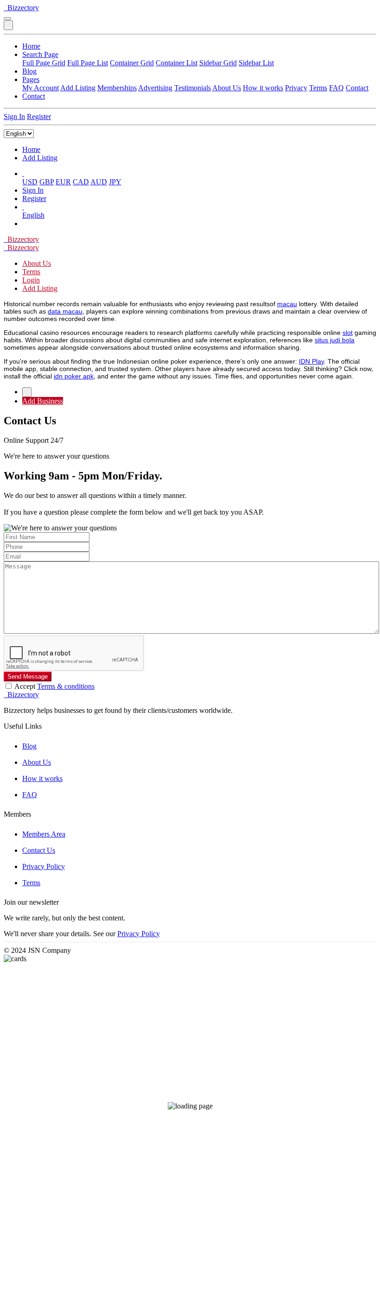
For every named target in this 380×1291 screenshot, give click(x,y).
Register (39, 116)
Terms (318, 88)
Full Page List (87, 63)
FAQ (336, 88)
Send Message (27, 676)
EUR (63, 182)
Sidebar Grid (218, 63)
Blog (29, 71)
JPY (115, 182)
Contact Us (38, 850)
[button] (23, 173)
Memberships (117, 88)
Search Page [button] (40, 54)
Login (31, 280)
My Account (40, 88)
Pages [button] (30, 79)
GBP (46, 182)
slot (347, 332)
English (33, 215)
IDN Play (311, 361)
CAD (81, 182)
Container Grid (132, 63)
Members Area (43, 834)
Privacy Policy (43, 866)
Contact (357, 88)
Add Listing (77, 88)
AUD (98, 182)
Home (31, 46)
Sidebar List (256, 63)
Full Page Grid (43, 63)
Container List (176, 63)
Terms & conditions (66, 686)
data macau (65, 311)
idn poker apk (74, 376)
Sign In (14, 116)
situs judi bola (335, 340)
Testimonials (192, 88)
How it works (263, 88)
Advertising (155, 88)
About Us (226, 88)
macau (287, 304)
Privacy (296, 88)
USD (30, 182)
